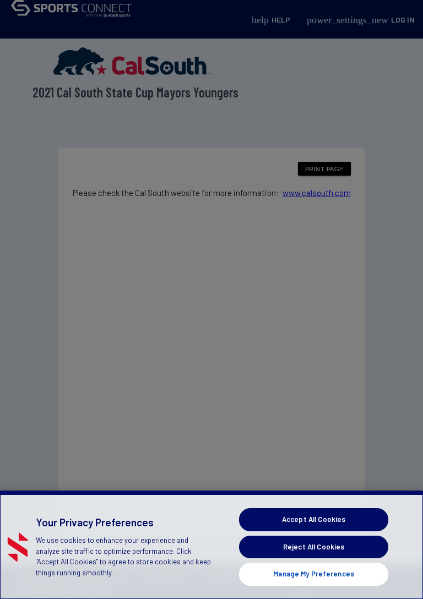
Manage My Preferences (313, 573)
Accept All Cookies (313, 519)
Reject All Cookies (313, 546)
